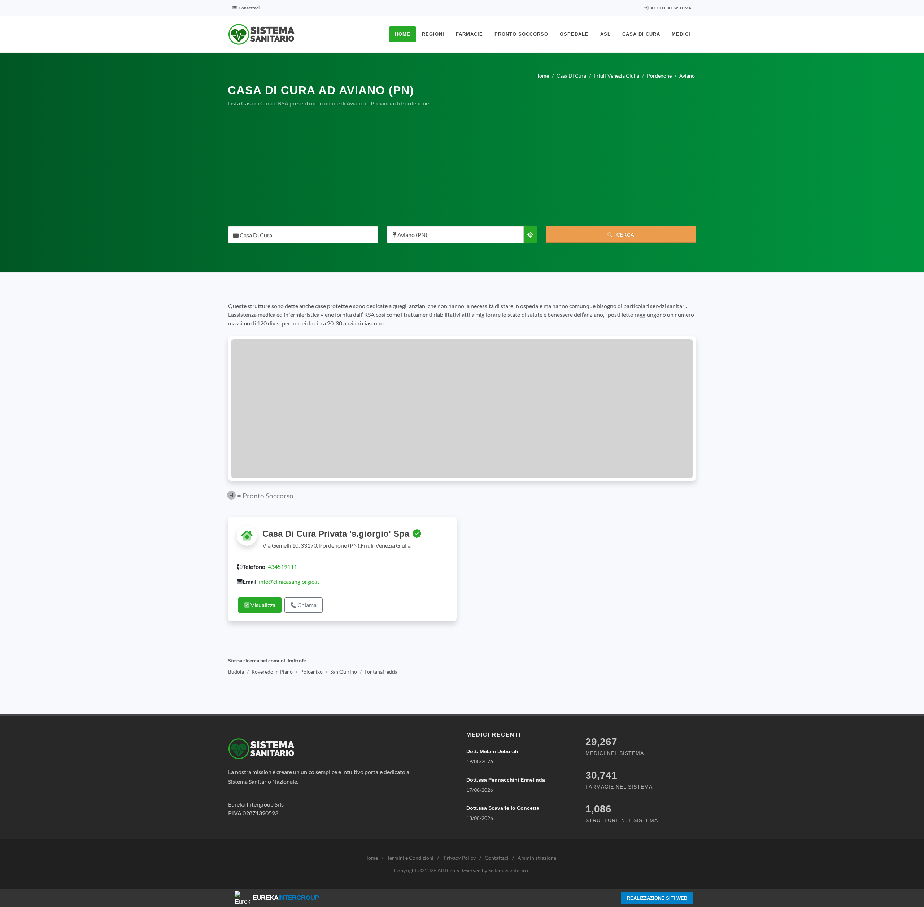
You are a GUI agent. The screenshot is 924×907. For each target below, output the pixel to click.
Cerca (625, 235)
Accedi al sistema (671, 7)
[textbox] (301, 235)
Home (371, 858)
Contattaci (249, 7)
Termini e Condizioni (410, 858)
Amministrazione (537, 858)
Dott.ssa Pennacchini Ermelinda (505, 780)
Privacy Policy (460, 858)
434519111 (282, 566)
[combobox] (303, 234)
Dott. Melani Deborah (492, 751)
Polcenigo (311, 672)
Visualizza (262, 604)
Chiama (306, 604)
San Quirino (343, 672)
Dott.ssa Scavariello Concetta (502, 808)
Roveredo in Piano (272, 672)
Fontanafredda (381, 672)
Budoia (236, 672)
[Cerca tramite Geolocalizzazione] (530, 234)
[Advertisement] (462, 166)
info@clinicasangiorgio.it (289, 581)
